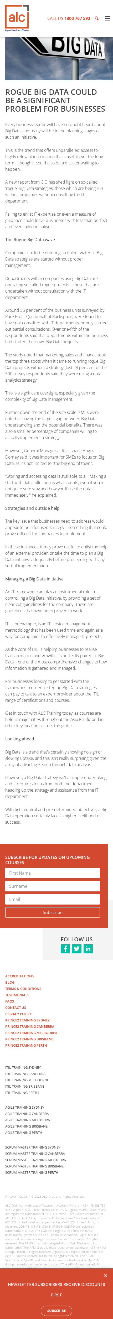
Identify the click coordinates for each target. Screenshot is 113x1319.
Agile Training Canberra (27, 1113)
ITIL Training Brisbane (24, 1086)
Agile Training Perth (23, 1132)
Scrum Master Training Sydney (32, 1147)
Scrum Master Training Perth (31, 1172)
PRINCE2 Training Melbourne (31, 1032)
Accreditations (19, 976)
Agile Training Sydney (24, 1107)
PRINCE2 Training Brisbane (29, 1039)
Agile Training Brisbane (26, 1126)
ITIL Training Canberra (25, 1073)
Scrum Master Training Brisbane (34, 1166)
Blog (9, 982)
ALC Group (49, 1196)
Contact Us (15, 1007)
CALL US (68, 18)
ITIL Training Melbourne (27, 1080)
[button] (106, 1276)
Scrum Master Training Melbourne (36, 1159)
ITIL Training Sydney (23, 1067)
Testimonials (17, 995)
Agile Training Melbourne (28, 1120)
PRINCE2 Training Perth (26, 1045)
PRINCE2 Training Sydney (27, 1020)
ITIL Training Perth (22, 1092)
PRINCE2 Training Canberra (29, 1026)
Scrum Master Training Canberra (35, 1153)
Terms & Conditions (23, 988)
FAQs (9, 1001)
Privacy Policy (18, 1013)
